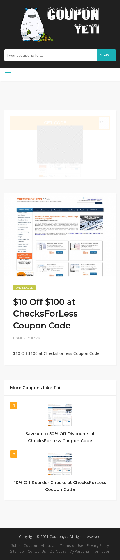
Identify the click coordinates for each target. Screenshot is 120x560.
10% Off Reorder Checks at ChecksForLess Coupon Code (60, 486)
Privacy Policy (98, 545)
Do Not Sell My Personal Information (80, 551)
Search (106, 55)
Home (18, 338)
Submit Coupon (24, 545)
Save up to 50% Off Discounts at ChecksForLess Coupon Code (60, 437)
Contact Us (37, 551)
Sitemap (17, 551)
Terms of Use (71, 545)
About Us (49, 545)
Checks (34, 338)
